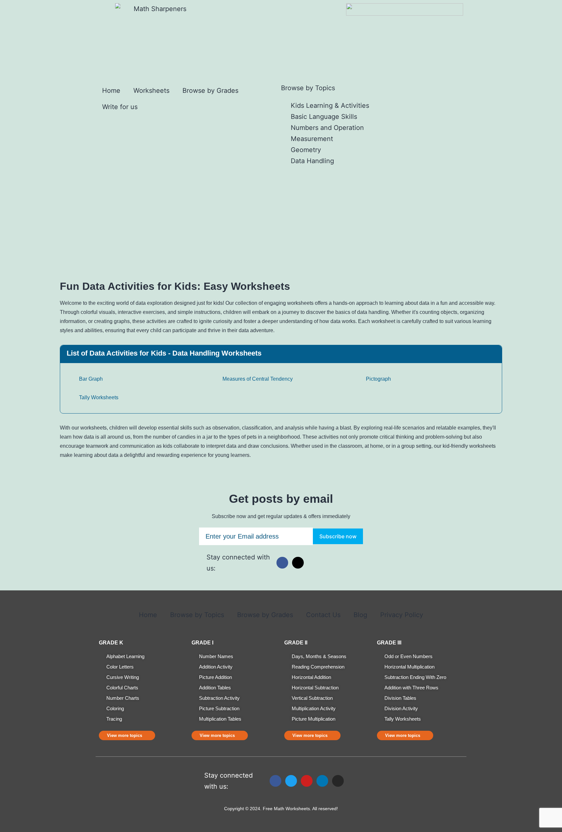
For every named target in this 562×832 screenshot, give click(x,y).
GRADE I (202, 642)
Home (111, 90)
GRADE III (389, 642)
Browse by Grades (210, 90)
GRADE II (295, 642)
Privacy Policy (401, 615)
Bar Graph (90, 379)
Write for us (120, 107)
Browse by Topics (197, 615)
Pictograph (378, 379)
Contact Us (323, 615)
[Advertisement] (281, 215)
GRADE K (111, 642)
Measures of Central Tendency (257, 379)
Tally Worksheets (98, 397)
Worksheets (151, 90)
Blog (360, 615)
